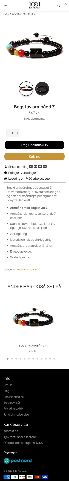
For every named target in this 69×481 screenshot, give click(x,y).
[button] (7, 358)
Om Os (8, 385)
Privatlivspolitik (13, 408)
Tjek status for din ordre (20, 437)
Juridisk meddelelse (16, 414)
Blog (6, 391)
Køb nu (34, 156)
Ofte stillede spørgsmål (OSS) (24, 443)
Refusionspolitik (14, 397)
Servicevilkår (12, 403)
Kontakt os (11, 431)
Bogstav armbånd (27, 269)
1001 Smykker (20, 471)
